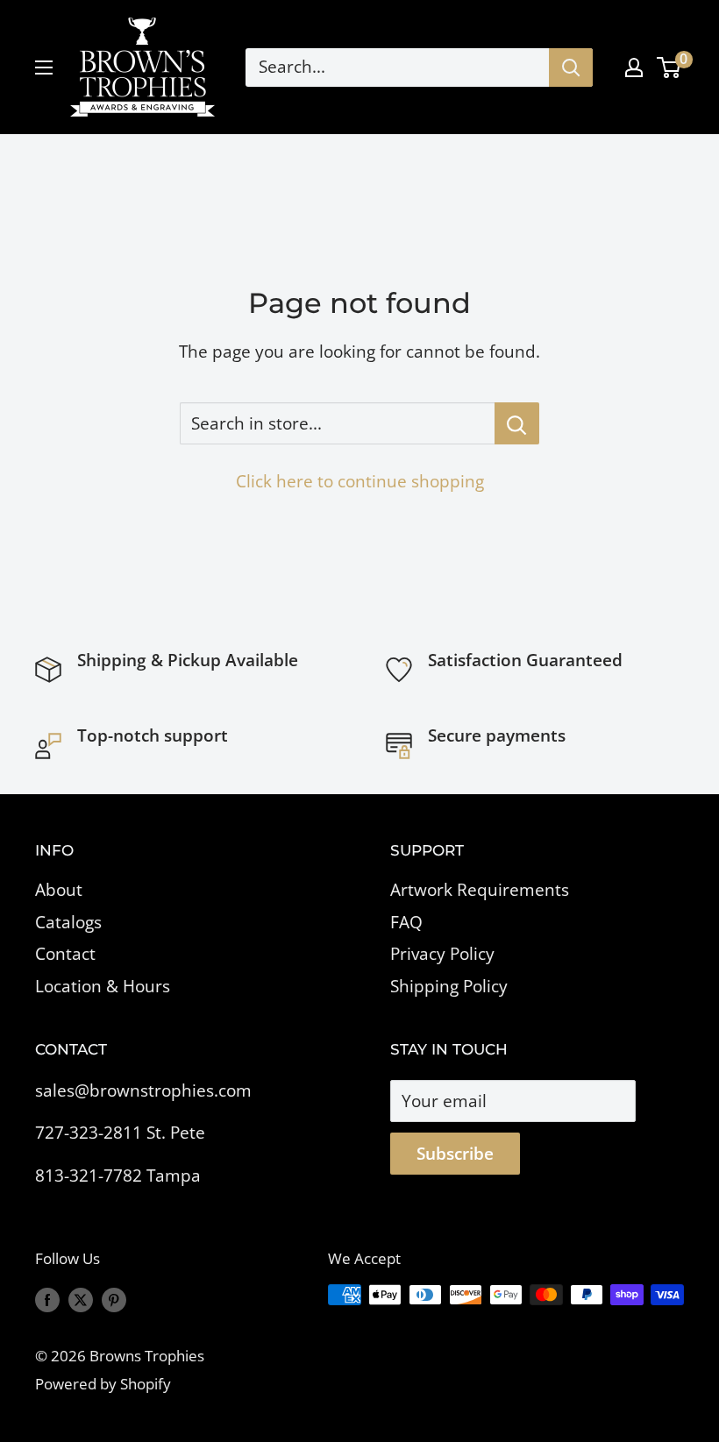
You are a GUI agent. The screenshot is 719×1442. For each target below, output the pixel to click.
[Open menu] (44, 67)
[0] (669, 67)
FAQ (406, 922)
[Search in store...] (517, 423)
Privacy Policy (442, 953)
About (58, 889)
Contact (65, 953)
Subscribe (455, 1153)
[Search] (571, 67)
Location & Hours (102, 986)
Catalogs (68, 922)
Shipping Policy (449, 986)
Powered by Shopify (103, 1384)
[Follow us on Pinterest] (114, 1298)
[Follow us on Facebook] (47, 1298)
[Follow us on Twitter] (80, 1298)
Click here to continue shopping (360, 481)
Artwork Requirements (479, 889)
